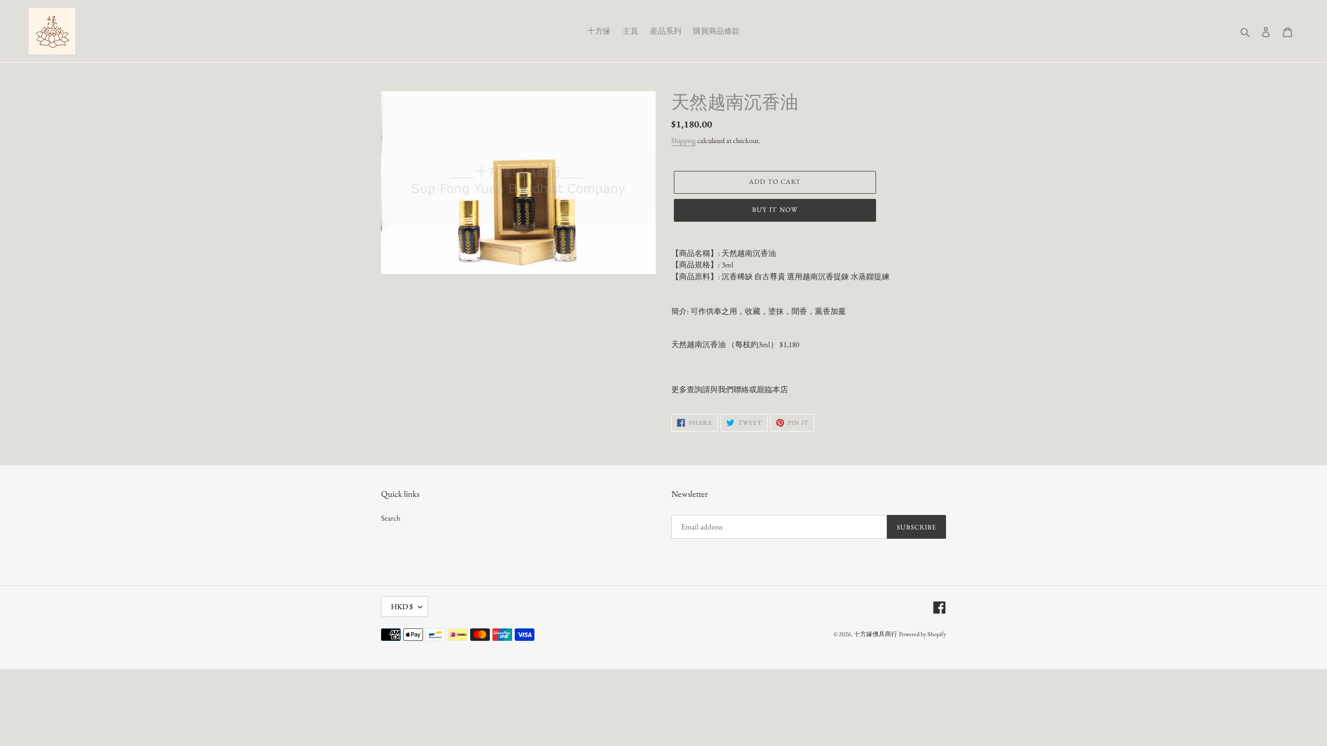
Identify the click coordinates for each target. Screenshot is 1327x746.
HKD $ (402, 606)
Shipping (683, 140)
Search (391, 518)
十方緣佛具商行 (875, 634)
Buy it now (774, 209)
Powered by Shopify (922, 634)
